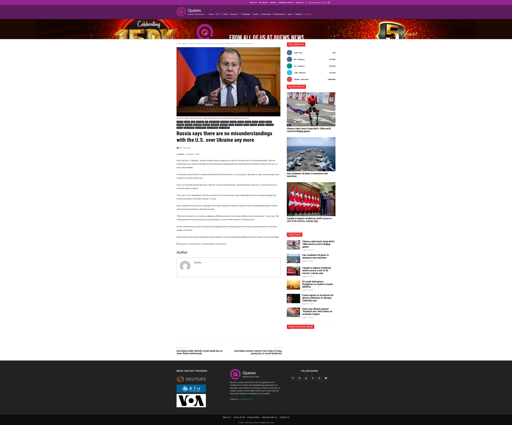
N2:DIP (262, 122)
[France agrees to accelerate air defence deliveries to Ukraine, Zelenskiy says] (293, 298)
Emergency (200, 122)
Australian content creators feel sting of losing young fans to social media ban (258, 352)
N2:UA (246, 125)
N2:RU (231, 125)
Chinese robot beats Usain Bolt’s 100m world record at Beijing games (309, 130)
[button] (328, 2)
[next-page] (292, 227)
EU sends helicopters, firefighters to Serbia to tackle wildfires (317, 284)
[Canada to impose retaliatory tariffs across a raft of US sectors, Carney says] (311, 199)
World (185, 43)
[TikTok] (312, 378)
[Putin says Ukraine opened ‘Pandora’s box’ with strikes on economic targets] (293, 312)
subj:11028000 (224, 128)
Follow (332, 59)
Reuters (181, 154)
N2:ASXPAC (224, 122)
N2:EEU (268, 122)
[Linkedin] (306, 378)
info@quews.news (246, 399)
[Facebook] (289, 335)
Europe (187, 122)
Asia (193, 122)
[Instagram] (299, 378)
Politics (179, 128)
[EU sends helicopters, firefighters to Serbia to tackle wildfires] (293, 285)
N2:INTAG (188, 125)
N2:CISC (240, 122)
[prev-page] (288, 227)
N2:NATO (206, 125)
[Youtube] (325, 378)
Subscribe (331, 79)
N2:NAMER (197, 125)
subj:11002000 (212, 128)
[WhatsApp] (308, 335)
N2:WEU (261, 125)
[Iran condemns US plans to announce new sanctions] (311, 154)
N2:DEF (255, 122)
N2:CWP (247, 122)
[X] (295, 335)
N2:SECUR (239, 125)
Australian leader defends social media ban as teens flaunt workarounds (199, 352)
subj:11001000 (189, 128)
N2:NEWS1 (214, 125)
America (192, 43)
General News (214, 122)
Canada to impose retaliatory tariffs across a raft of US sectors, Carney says (309, 219)
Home (179, 43)
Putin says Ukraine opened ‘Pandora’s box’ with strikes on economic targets (317, 311)
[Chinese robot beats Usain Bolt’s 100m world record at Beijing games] (311, 109)
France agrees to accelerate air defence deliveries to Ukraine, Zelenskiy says (317, 298)
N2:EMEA (180, 125)
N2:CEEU (233, 122)
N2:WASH (253, 125)
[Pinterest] (301, 335)
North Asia (269, 125)
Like (333, 53)
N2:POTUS (224, 125)
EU (206, 122)
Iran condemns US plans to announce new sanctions (307, 175)
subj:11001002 (200, 128)
